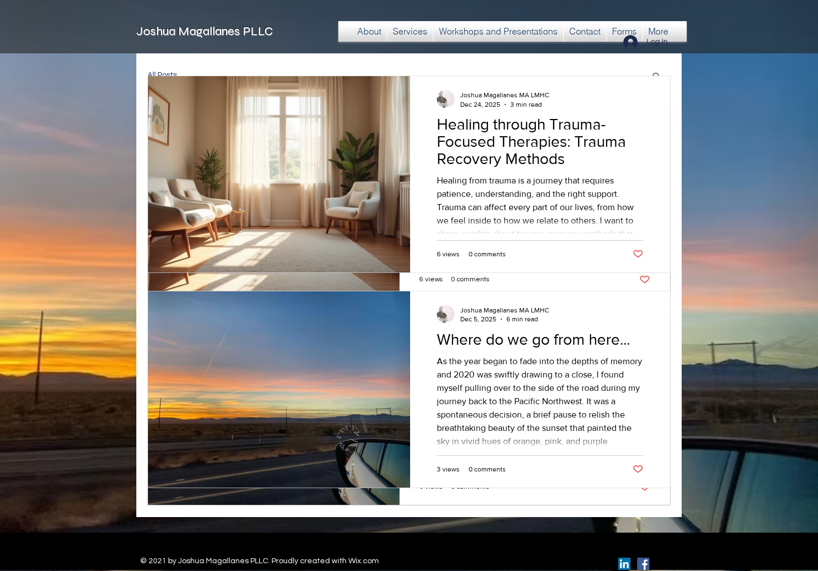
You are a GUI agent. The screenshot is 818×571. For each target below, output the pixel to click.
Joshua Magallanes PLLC (204, 31)
